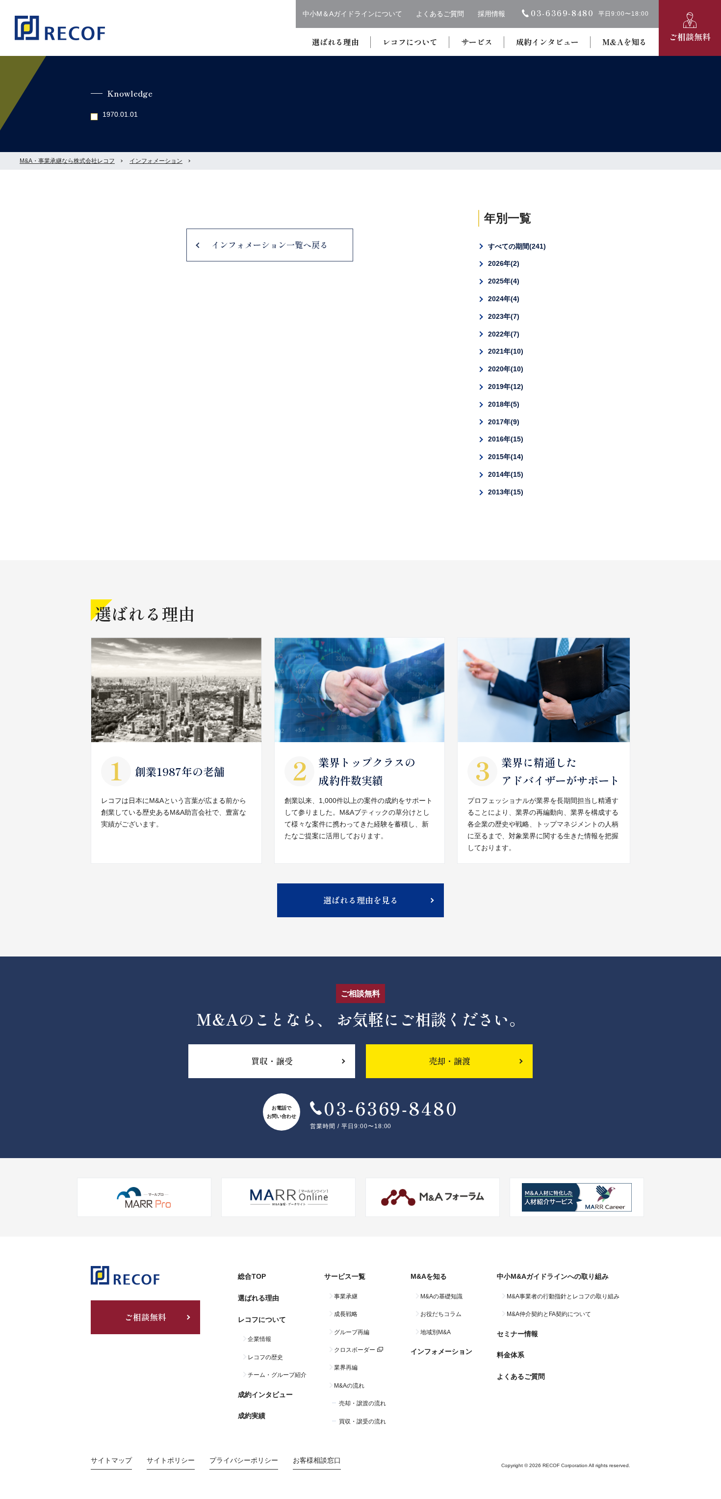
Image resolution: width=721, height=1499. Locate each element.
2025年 (502, 281)
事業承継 (346, 1296)
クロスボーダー (354, 1349)
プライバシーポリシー (243, 1460)
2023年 (502, 316)
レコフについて (410, 42)
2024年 (502, 299)
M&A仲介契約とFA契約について (549, 1314)
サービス (476, 42)
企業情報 (259, 1339)
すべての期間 (515, 246)
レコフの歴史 (265, 1357)
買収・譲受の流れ (362, 1421)
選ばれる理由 (335, 42)
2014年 (504, 474)
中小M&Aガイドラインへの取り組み (553, 1276)
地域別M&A (435, 1332)
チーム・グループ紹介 (277, 1374)
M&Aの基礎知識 (441, 1296)
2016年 (504, 439)
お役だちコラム (441, 1314)
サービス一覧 (344, 1276)
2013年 (504, 492)
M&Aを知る (624, 42)
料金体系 (510, 1355)
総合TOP (252, 1276)
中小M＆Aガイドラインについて (352, 14)
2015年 (504, 457)
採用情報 (491, 14)
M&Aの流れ (349, 1385)
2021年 (504, 351)
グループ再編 (351, 1332)
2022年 (502, 334)
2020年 (504, 369)
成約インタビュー (547, 42)
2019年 (504, 386)
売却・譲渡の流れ (362, 1403)
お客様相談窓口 (317, 1460)
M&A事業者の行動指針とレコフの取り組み (563, 1296)
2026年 (502, 263)
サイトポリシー (171, 1460)
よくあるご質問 (440, 14)
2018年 (502, 404)
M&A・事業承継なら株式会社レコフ (67, 160)
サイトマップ (111, 1460)
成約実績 (251, 1416)
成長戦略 (346, 1314)
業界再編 (346, 1367)
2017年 (502, 422)
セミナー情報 (517, 1334)
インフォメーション (155, 160)
